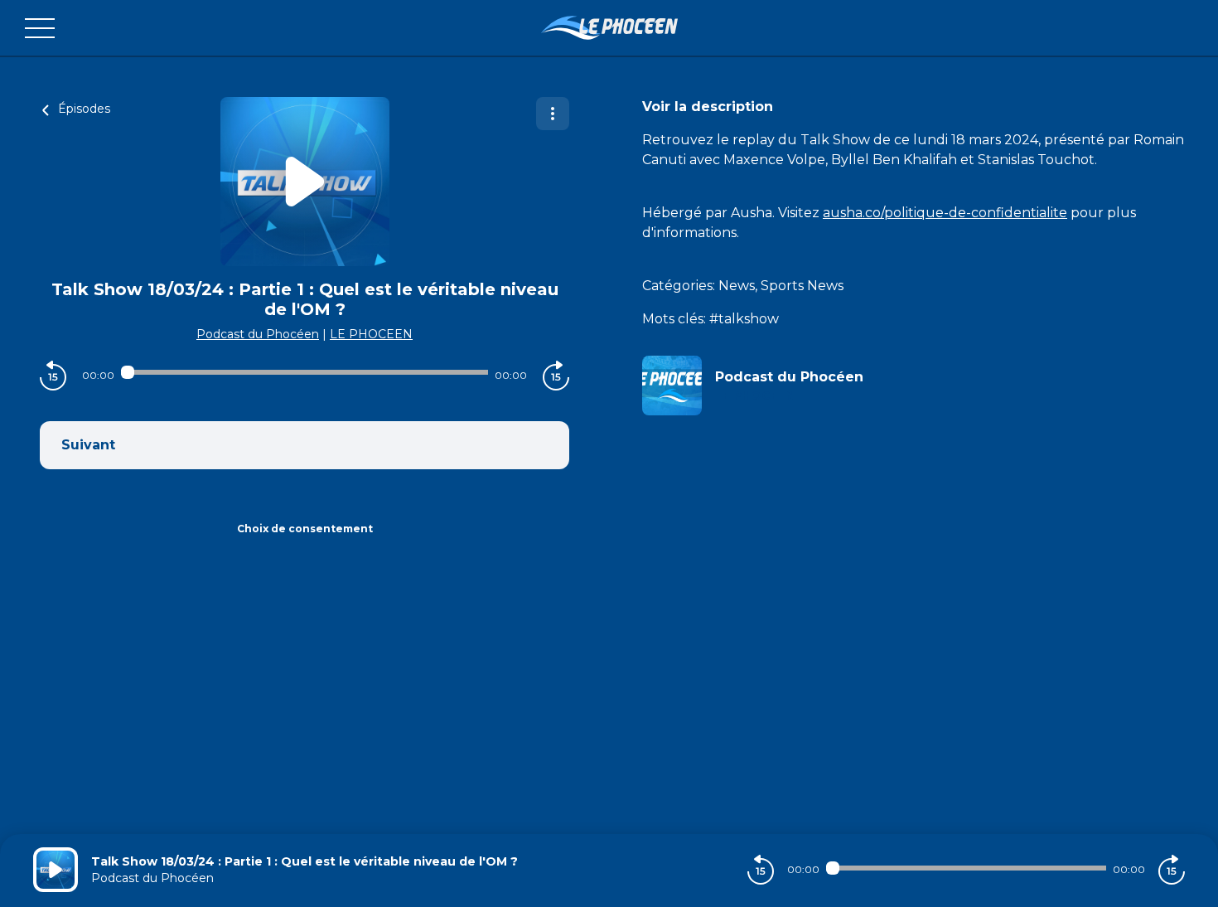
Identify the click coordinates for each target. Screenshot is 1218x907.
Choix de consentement (305, 528)
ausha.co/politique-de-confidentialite (945, 213)
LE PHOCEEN (371, 334)
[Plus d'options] (552, 113)
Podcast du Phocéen (257, 334)
